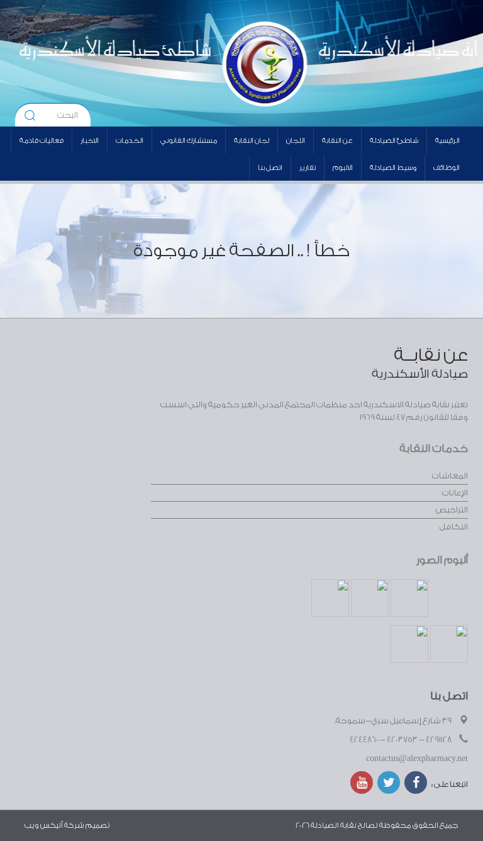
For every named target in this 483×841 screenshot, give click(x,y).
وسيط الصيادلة (393, 168)
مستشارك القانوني (188, 141)
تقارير (307, 168)
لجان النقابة (251, 141)
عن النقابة (337, 141)
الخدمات (129, 141)
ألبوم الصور (442, 560)
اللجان (295, 141)
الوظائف (446, 168)
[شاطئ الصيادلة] (139, 63)
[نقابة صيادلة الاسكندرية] (324, 63)
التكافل (454, 526)
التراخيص (452, 509)
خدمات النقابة (433, 448)
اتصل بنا (270, 168)
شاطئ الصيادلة (394, 141)
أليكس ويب (44, 825)
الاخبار (89, 141)
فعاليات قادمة (41, 141)
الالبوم (343, 168)
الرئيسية (447, 141)
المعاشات (450, 475)
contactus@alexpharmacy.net (417, 758)
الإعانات (455, 492)
